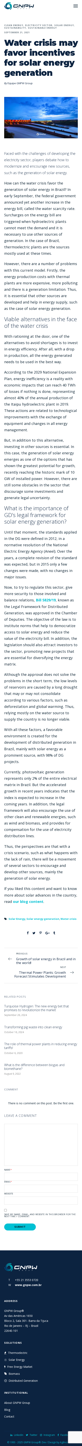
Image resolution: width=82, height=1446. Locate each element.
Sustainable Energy (42, 27)
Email (8, 1182)
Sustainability (15, 27)
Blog (7, 1410)
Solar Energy (64, 25)
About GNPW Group (17, 1403)
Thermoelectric (17, 1353)
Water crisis (68, 919)
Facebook (66, 1435)
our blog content (28, 901)
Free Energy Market (19, 1367)
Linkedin (18, 1435)
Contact (9, 1416)
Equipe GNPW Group (20, 83)
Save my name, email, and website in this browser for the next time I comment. (40, 1215)
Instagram (49, 1435)
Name (8, 1170)
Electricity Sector (38, 25)
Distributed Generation (23, 1381)
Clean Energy (13, 25)
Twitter (33, 1435)
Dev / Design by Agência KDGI (58, 1442)
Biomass (14, 1374)
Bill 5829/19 (46, 600)
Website (8, 1194)
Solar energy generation (42, 919)
